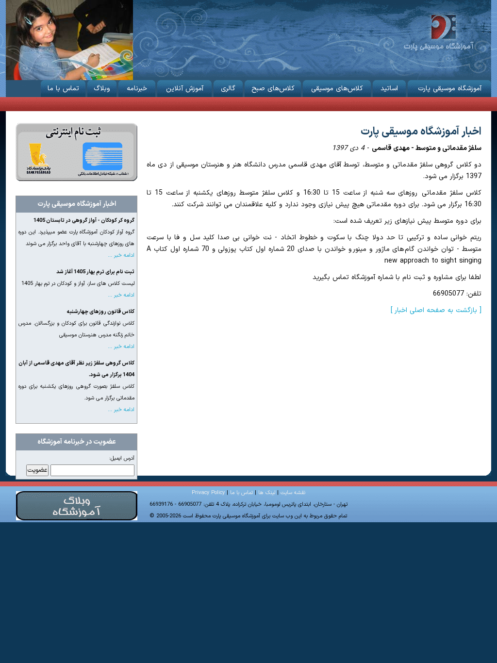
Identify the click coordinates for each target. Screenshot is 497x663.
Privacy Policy (208, 493)
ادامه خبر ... (121, 255)
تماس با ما (63, 88)
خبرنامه (137, 88)
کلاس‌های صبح (273, 88)
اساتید (389, 88)
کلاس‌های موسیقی (337, 88)
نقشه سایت (293, 493)
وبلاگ (102, 88)
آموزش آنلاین (184, 88)
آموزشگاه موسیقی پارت (438, 32)
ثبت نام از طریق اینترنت (76, 152)
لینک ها (266, 493)
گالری (228, 88)
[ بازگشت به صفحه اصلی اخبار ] (436, 310)
